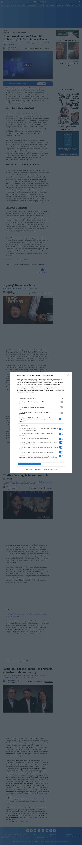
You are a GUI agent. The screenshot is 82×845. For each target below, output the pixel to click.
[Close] (68, 375)
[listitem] (41, 398)
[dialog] (41, 422)
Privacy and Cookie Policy (50, 469)
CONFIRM (29, 464)
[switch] (61, 402)
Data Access (38, 469)
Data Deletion (28, 469)
